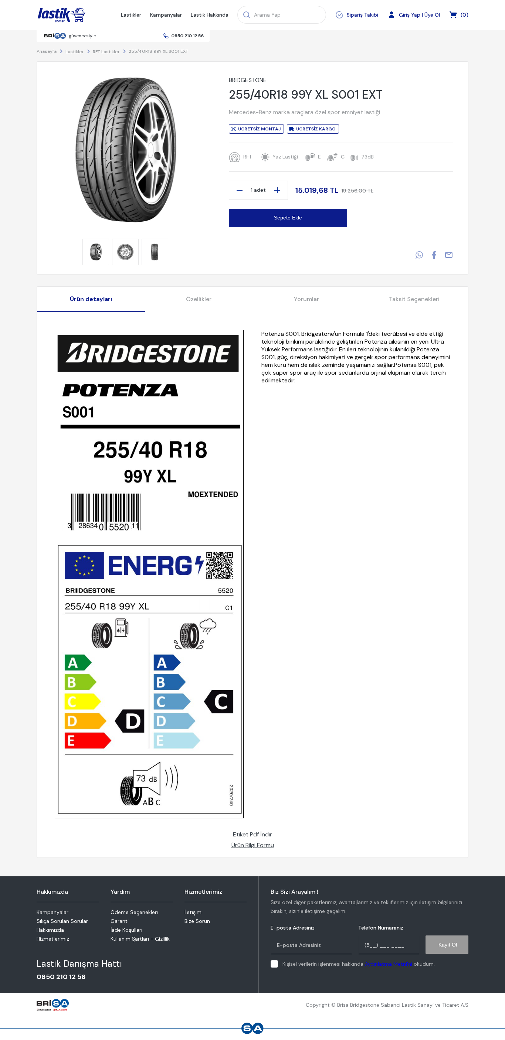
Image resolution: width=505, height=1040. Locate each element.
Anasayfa (47, 51)
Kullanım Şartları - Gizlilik (140, 938)
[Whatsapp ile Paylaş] (419, 254)
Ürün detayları (91, 299)
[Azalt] (239, 190)
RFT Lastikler (106, 52)
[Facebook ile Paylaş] (434, 254)
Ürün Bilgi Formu (252, 845)
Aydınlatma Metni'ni (388, 964)
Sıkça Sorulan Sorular (62, 921)
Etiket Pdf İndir (252, 834)
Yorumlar (306, 299)
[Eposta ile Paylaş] (448, 254)
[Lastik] (62, 15)
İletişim (192, 912)
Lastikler (131, 14)
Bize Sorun (197, 921)
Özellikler (198, 299)
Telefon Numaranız (380, 928)
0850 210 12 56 (187, 36)
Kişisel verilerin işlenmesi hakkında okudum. (358, 964)
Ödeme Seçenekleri (134, 912)
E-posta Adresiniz (293, 928)
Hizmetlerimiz (53, 938)
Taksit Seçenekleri (414, 299)
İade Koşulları (126, 930)
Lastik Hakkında (209, 14)
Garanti (120, 921)
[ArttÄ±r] (277, 190)
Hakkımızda (50, 930)
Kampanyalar (166, 14)
